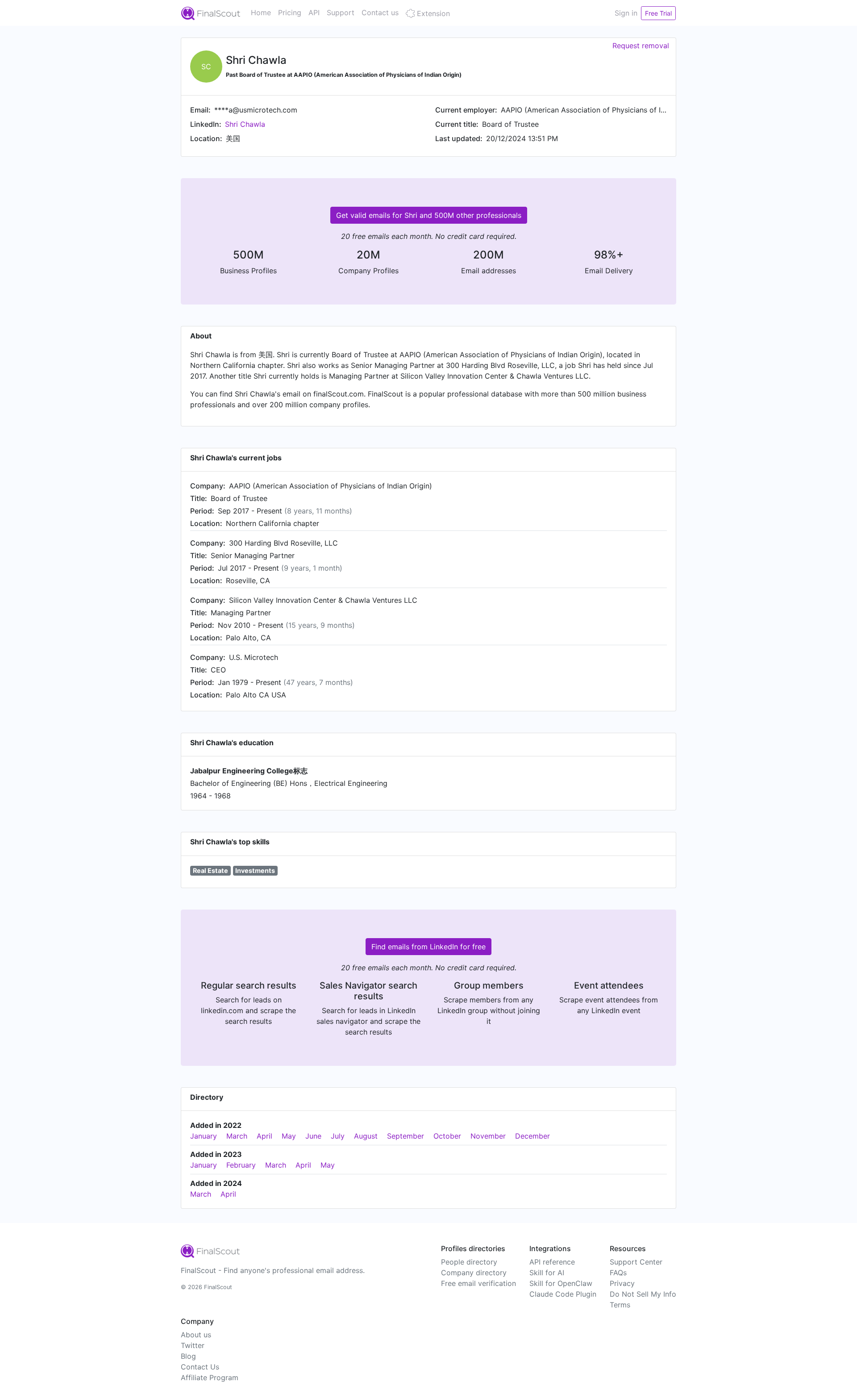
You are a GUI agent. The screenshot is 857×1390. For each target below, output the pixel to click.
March (236, 1135)
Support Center (636, 1261)
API (314, 12)
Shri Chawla (245, 124)
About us (196, 1334)
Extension (432, 13)
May (289, 1135)
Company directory (474, 1272)
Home (261, 12)
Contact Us (200, 1366)
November (488, 1135)
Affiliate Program (209, 1377)
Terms (620, 1304)
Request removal (640, 45)
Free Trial (658, 13)
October (447, 1135)
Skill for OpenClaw (560, 1283)
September (405, 1135)
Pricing (289, 12)
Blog (188, 1356)
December (532, 1135)
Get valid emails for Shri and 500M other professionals (428, 215)
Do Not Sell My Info (643, 1294)
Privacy (622, 1283)
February (241, 1164)
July (338, 1135)
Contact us (380, 12)
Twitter (192, 1345)
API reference (552, 1261)
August (366, 1135)
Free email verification (478, 1283)
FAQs (618, 1272)
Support (340, 12)
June (313, 1135)
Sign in (626, 12)
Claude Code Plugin (562, 1294)
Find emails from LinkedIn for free (428, 946)
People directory (469, 1261)
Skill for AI (546, 1272)
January (203, 1135)
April (264, 1135)
